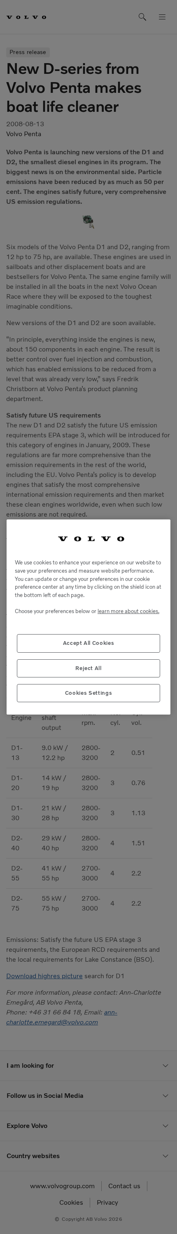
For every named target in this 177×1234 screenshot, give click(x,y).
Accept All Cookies (88, 643)
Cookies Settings (88, 693)
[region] (88, 617)
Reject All (88, 668)
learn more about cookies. (128, 611)
